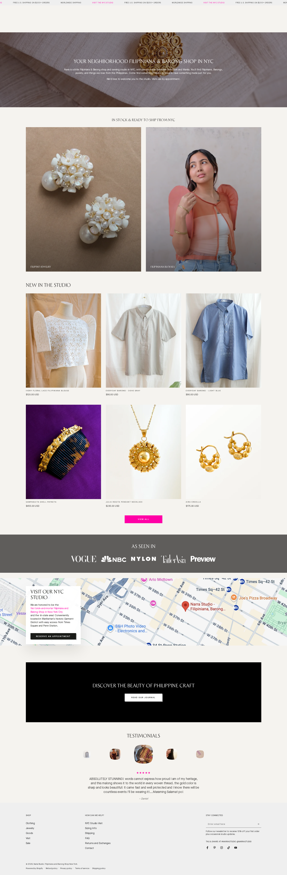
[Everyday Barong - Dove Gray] (143, 340)
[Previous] (80, 754)
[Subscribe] (259, 819)
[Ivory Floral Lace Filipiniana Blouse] (63, 340)
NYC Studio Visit (94, 819)
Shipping (89, 829)
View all (143, 519)
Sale (28, 839)
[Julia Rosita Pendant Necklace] (143, 452)
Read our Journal (143, 697)
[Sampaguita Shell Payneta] (63, 452)
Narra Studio (39, 859)
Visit (28, 834)
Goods (29, 829)
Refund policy (51, 864)
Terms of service (82, 864)
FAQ (87, 834)
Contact (89, 843)
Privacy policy (66, 864)
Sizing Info (91, 824)
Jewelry (30, 824)
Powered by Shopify (34, 864)
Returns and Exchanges (98, 839)
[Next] (207, 754)
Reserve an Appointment (53, 636)
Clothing (30, 819)
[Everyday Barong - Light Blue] (223, 340)
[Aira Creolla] (223, 452)
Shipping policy (98, 864)
